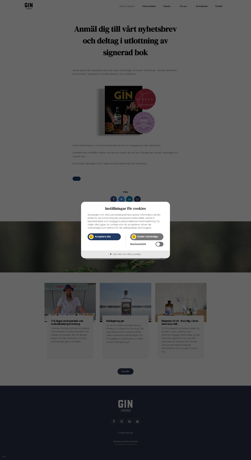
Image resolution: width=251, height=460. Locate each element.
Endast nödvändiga (148, 236)
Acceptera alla (103, 236)
